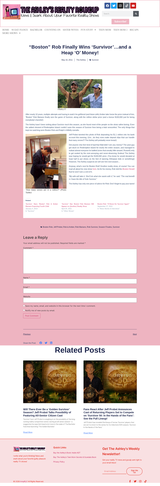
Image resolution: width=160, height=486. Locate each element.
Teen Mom (105, 29)
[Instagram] (120, 6)
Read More (27, 432)
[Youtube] (133, 6)
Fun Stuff (87, 29)
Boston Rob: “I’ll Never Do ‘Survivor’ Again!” (113, 204)
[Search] (136, 14)
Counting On (52, 29)
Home (5, 29)
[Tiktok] (127, 6)
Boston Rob (48, 227)
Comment (28, 248)
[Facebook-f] (130, 481)
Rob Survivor (92, 227)
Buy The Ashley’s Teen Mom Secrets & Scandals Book (74, 457)
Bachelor (36, 29)
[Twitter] (114, 6)
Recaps (134, 29)
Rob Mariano (80, 227)
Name (26, 278)
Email (26, 287)
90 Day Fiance (19, 29)
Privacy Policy (59, 462)
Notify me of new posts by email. (40, 310)
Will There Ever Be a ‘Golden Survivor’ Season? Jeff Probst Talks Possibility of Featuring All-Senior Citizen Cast (47, 412)
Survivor (95, 60)
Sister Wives (70, 29)
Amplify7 (23, 481)
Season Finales (105, 227)
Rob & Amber (68, 227)
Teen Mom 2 (120, 29)
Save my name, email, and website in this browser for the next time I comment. (60, 306)
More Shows (9, 33)
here (94, 169)
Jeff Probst (58, 227)
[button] (40, 343)
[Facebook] (107, 6)
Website (26, 296)
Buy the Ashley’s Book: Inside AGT (66, 453)
